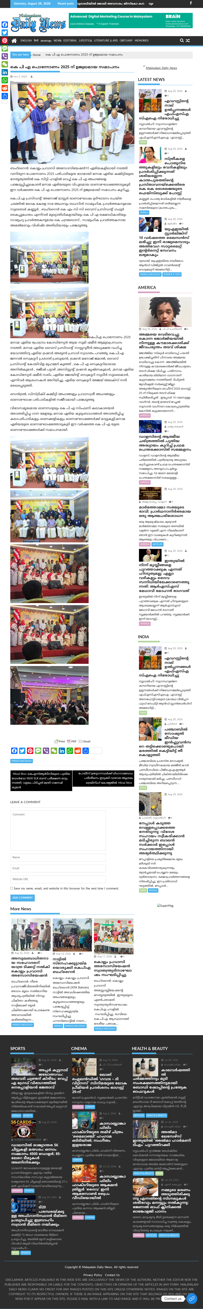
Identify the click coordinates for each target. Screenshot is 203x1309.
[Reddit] (5, 88)
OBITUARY (126, 40)
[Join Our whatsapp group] (192, 1298)
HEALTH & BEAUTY (156, 1115)
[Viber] (5, 56)
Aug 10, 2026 (110, 1060)
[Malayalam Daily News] (14, 40)
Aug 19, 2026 (63, 954)
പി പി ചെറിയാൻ (172, 329)
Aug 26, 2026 (49, 1060)
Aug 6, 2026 (109, 1113)
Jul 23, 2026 (109, 1166)
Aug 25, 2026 (49, 1122)
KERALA (58, 1026)
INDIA (143, 142)
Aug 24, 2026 (49, 1197)
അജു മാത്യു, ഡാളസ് (154, 502)
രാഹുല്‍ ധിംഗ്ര (172, 1065)
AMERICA (144, 415)
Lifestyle (85, 40)
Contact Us (112, 1275)
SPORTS (28, 1115)
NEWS (57, 40)
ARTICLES (157, 544)
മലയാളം (46, 40)
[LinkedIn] (5, 72)
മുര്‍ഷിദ (172, 223)
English (26, 40)
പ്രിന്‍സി (172, 724)
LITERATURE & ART (106, 40)
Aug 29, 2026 (175, 91)
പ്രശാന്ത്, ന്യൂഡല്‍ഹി (153, 818)
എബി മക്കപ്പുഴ (172, 1184)
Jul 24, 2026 (171, 1122)
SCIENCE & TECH (172, 274)
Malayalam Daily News (161, 68)
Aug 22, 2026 (21, 953)
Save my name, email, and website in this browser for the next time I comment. (66, 889)
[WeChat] (5, 64)
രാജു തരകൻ (175, 426)
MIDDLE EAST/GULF (21, 761)
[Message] (5, 48)
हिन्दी (36, 40)
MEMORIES (141, 40)
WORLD (153, 890)
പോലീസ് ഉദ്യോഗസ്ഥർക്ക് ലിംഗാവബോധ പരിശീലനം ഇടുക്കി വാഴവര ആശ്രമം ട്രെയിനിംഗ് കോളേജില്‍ (106, 778)
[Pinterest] (5, 40)
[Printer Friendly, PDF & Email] (72, 741)
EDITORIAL (70, 40)
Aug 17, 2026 (104, 956)
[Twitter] (5, 33)
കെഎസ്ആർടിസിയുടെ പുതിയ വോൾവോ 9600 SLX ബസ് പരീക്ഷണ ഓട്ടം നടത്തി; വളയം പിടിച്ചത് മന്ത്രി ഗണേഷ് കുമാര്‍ (41, 780)
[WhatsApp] (5, 80)
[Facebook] (5, 25)
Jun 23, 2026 (171, 1180)
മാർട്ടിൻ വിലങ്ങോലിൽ (27, 1140)
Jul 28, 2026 (171, 1060)
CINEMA (90, 1107)
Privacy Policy (92, 1275)
